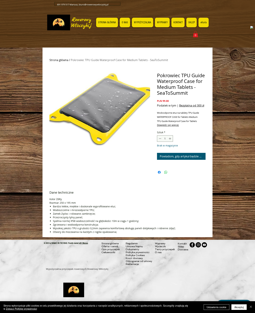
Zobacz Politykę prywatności (21, 308)
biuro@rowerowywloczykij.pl (93, 4)
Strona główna (58, 60)
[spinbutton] (165, 139)
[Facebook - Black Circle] (192, 244)
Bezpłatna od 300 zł (191, 105)
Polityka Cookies (135, 255)
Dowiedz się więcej (168, 125)
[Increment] (170, 139)
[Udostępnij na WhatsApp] (166, 172)
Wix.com (85, 243)
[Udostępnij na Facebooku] (159, 172)
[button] (195, 34)
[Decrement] (160, 139)
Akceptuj (239, 307)
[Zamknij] (251, 307)
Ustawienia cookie (216, 307)
